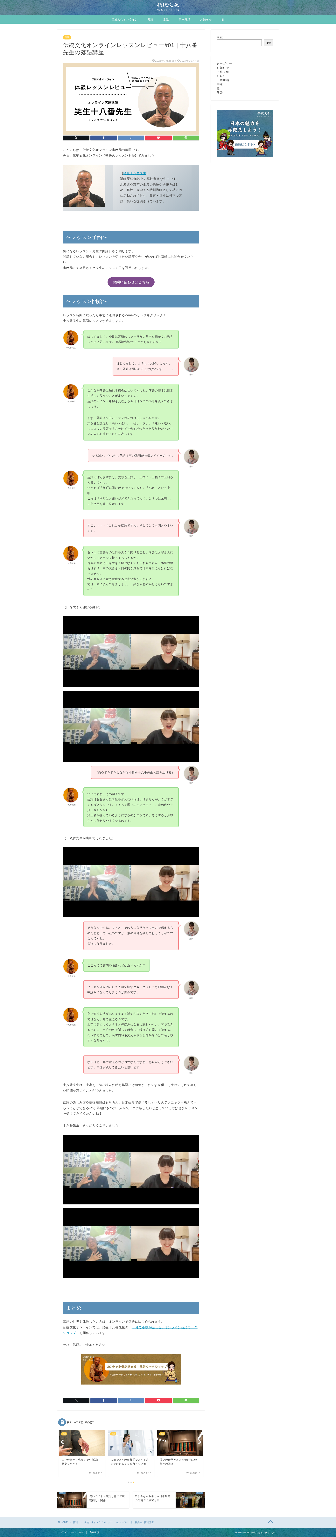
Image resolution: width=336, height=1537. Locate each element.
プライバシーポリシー (72, 1532)
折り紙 (221, 76)
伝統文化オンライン (125, 19)
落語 (150, 19)
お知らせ (206, 19)
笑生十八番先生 (134, 173)
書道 (166, 19)
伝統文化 (223, 72)
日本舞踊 (184, 19)
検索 (220, 37)
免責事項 (94, 1532)
